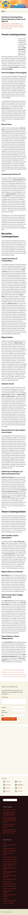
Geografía (8, 784)
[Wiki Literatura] (14, 5)
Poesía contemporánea (14, 26)
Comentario (4, 697)
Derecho (8, 791)
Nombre (3, 707)
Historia (8, 788)
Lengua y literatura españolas (9, 884)
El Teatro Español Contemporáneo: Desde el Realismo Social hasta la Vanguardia (14, 676)
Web (2, 715)
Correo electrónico (4, 711)
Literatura (20, 784)
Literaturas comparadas (8, 903)
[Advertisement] (9, 46)
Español (4, 842)
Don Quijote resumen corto (9, 809)
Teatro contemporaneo (6, 28)
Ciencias (8, 781)
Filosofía (20, 788)
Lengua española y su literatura (10, 879)
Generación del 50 (14, 25)
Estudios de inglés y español (9, 861)
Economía (20, 791)
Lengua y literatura (16, 23)
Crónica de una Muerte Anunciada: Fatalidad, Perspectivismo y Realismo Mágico (9, 813)
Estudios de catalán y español (9, 851)
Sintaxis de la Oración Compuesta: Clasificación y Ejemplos (9, 826)
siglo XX (22, 26)
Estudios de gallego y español (9, 859)
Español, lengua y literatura (9, 848)
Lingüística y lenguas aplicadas (10, 900)
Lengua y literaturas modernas (10, 888)
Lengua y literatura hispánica (9, 886)
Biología (20, 781)
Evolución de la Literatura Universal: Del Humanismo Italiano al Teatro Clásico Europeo (9, 831)
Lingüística (5, 898)
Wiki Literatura (6, 912)
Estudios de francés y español (10, 857)
